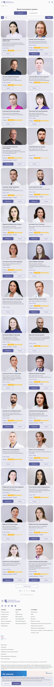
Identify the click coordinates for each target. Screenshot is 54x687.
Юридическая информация (38, 628)
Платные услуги (5, 612)
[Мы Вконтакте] (5, 606)
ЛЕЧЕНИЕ (3, 609)
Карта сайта (4, 644)
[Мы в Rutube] (9, 606)
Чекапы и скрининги (6, 621)
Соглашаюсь (16, 683)
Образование (18, 614)
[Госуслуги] (3, 637)
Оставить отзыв (35, 632)
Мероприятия (19, 616)
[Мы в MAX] (2, 606)
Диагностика (4, 619)
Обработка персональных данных (9, 651)
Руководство (34, 612)
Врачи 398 (20, 13)
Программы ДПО (19, 619)
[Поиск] (49, 2)
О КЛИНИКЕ (34, 609)
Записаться (34, 53)
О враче (8, 53)
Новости (33, 616)
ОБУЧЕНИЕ (18, 609)
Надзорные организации (7, 649)
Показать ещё (27, 586)
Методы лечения (5, 623)
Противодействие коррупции (8, 656)
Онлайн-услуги (4, 614)
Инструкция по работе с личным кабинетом (42, 630)
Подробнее (7, 683)
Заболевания (4, 625)
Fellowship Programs (20, 621)
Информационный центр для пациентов (41, 623)
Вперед (33, 591)
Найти (49, 17)
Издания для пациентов (37, 625)
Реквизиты (3, 654)
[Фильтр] (2, 17)
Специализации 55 (33, 13)
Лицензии (3, 647)
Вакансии (33, 619)
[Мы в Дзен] (12, 606)
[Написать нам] (15, 606)
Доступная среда (5, 658)
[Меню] (52, 2)
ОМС (32, 614)
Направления (4, 616)
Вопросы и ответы (35, 621)
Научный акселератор (21, 623)
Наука (16, 612)
